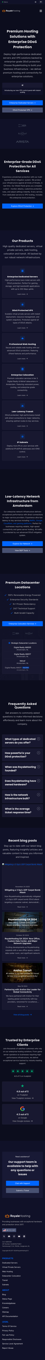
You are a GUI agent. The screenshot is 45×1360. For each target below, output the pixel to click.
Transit (5, 1280)
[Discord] (9, 1236)
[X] (4, 1236)
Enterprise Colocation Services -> (22, 624)
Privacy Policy (8, 1330)
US (10, 1230)
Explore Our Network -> (22, 544)
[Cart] (41, 2)
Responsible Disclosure (11, 1339)
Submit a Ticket (22, 1190)
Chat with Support (22, 1183)
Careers (5, 1307)
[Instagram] (14, 1236)
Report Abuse (7, 1348)
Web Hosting (7, 1271)
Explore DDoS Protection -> (22, 206)
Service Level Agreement (12, 1344)
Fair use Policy (8, 1335)
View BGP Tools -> (22, 550)
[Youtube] (19, 1236)
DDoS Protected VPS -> (22, 110)
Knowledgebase (8, 1303)
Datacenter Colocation (11, 1276)
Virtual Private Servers (11, 1267)
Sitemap (5, 1312)
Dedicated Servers (9, 1263)
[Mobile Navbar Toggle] (41, 11)
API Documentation (10, 1316)
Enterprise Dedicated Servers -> (22, 103)
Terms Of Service (9, 1326)
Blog (4, 1294)
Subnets (5, 1284)
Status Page (7, 1299)
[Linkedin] (24, 1236)
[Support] (35, 2)
